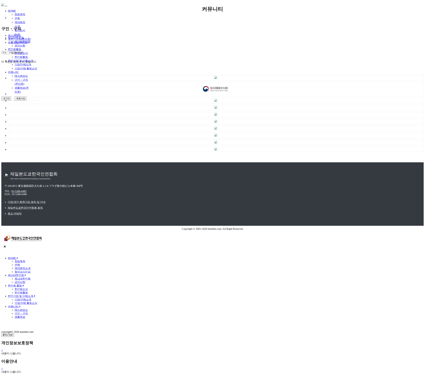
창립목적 (20, 14)
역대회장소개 (23, 268)
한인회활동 (14, 49)
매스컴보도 (21, 76)
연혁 (17, 18)
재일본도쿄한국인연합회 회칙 (25, 207)
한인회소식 (21, 53)
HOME (12, 10)
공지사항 (20, 45)
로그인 (6, 98)
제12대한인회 (16, 37)
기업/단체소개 (23, 64)
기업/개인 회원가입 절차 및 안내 (26, 202)
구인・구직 (21, 313)
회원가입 (20, 98)
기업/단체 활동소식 (26, 68)
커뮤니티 (13, 72)
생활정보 (20, 317)
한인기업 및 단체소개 (20, 60)
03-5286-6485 (18, 191)
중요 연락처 (15, 213)
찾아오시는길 (23, 271)
